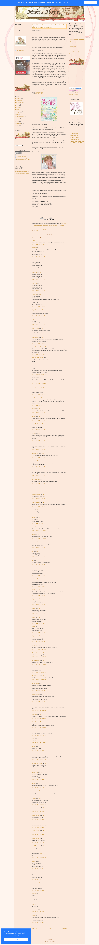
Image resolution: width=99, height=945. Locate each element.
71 (39, 872)
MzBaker (34, 589)
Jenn (33, 460)
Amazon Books (72, 46)
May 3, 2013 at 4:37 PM (38, 466)
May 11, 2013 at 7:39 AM (39, 718)
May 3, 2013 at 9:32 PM (38, 523)
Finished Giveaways (19, 116)
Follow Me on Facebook (74, 93)
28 (43, 502)
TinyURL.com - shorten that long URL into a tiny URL (77, 142)
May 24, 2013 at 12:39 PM (39, 811)
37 (37, 578)
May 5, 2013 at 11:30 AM (39, 664)
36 (37, 568)
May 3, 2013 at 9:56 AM (38, 354)
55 (38, 738)
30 (39, 517)
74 (39, 904)
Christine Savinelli (36, 652)
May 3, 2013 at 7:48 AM (38, 315)
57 (45, 754)
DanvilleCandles (74, 135)
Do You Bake (18, 111)
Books (16, 104)
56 (39, 746)
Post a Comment (35, 926)
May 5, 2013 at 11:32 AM (39, 672)
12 (47, 357)
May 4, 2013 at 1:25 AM (38, 547)
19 (42, 423)
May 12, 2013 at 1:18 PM (39, 735)
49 (42, 683)
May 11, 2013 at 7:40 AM (39, 727)
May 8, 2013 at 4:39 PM (38, 690)
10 (42, 337)
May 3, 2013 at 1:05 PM (38, 394)
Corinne (33, 433)
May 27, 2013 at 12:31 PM (39, 879)
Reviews (16, 125)
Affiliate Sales (18, 98)
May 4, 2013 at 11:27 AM (39, 649)
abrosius (34, 861)
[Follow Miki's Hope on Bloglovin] (75, 88)
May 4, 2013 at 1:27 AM (38, 575)
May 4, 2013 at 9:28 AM (38, 604)
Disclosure (17, 109)
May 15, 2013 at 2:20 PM (39, 759)
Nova (33, 509)
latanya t (34, 872)
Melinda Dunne (35, 444)
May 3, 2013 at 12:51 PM (39, 383)
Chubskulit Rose (35, 453)
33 (37, 542)
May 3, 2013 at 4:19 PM (38, 449)
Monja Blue (34, 705)
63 (43, 807)
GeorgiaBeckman (36, 807)
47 (43, 668)
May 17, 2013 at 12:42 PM (39, 779)
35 (37, 560)
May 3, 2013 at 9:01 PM (38, 514)
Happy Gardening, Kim (37, 346)
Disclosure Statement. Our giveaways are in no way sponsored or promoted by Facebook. (50, 225)
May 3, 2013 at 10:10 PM (39, 530)
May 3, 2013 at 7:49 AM (38, 324)
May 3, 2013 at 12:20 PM (39, 374)
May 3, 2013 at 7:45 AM (38, 269)
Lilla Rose (17, 121)
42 (39, 626)
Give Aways (17, 118)
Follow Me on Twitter (73, 94)
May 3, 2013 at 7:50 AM (38, 343)
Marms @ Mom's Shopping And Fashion (41, 387)
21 (42, 444)
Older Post (64, 928)
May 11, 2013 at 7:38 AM (39, 710)
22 (43, 453)
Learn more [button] (16, 935)
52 (40, 714)
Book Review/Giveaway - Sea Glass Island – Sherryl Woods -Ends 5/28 (48, 26)
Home (49, 928)
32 (38, 534)
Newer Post (34, 928)
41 (39, 617)
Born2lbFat (34, 470)
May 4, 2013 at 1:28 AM (38, 586)
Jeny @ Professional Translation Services (41, 240)
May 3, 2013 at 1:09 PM (38, 405)
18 (39, 416)
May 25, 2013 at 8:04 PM (39, 857)
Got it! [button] (16, 939)
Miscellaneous (18, 123)
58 (45, 763)
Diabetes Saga (18, 107)
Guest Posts (17, 119)
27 (43, 494)
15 (53, 387)
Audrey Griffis (35, 772)
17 (39, 408)
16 (41, 397)
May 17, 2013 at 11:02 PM (39, 787)
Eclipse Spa (17, 112)
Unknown (34, 408)
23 (37, 460)
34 (37, 551)
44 (42, 645)
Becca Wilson (35, 526)
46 (43, 660)
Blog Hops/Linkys (19, 102)
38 (39, 589)
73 (39, 893)
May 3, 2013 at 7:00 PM (38, 506)
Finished (16, 114)
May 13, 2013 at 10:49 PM (39, 750)
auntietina (34, 798)
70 (39, 861)
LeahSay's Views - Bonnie (38, 357)
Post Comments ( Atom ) (43, 931)
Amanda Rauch (35, 683)
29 (38, 509)
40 (39, 608)
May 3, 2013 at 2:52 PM (38, 440)
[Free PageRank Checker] (18, 153)
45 (43, 652)
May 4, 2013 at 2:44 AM (38, 595)
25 (43, 479)
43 (39, 636)
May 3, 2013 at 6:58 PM (38, 491)
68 (43, 845)
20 (39, 433)
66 (43, 830)
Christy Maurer (35, 645)
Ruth (33, 542)
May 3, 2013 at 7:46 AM (38, 306)
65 (43, 823)
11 (45, 346)
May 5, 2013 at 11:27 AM (39, 657)
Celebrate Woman (36, 479)
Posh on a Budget (74, 137)
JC (32, 368)
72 (39, 882)
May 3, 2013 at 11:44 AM (39, 365)
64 (43, 815)
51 (40, 705)
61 (39, 790)
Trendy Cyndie (35, 423)
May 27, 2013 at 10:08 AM (39, 868)
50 (42, 694)
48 (43, 675)
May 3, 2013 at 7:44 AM (38, 256)
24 (40, 470)
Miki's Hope (40, 7)
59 (41, 772)
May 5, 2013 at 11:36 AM (39, 679)
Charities (17, 105)
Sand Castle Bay (39, 92)
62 (40, 798)
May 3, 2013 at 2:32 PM (38, 429)
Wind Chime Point (40, 93)
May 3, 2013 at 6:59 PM (38, 498)
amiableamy (34, 397)
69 (41, 853)
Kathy (33, 731)
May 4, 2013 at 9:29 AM (38, 632)
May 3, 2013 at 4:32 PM (38, 457)
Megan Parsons (35, 309)
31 (41, 526)
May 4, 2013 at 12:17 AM (39, 538)
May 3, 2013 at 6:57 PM (38, 483)
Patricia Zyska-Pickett (37, 754)
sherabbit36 (34, 247)
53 (40, 721)
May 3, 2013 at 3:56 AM (38, 244)
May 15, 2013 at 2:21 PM (39, 769)
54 (38, 731)
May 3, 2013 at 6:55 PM (38, 475)
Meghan (34, 599)
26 (43, 487)
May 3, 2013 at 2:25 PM (38, 412)
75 (39, 915)
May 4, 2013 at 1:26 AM (38, 557)
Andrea (33, 534)
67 (43, 838)
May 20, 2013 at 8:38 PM (39, 804)
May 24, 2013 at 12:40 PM (39, 819)
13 (36, 368)
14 (41, 377)
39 (39, 599)
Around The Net (18, 100)
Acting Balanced (74, 133)
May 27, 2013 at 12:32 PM (39, 911)
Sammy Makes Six (74, 139)
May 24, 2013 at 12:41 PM (39, 827)
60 (39, 783)
